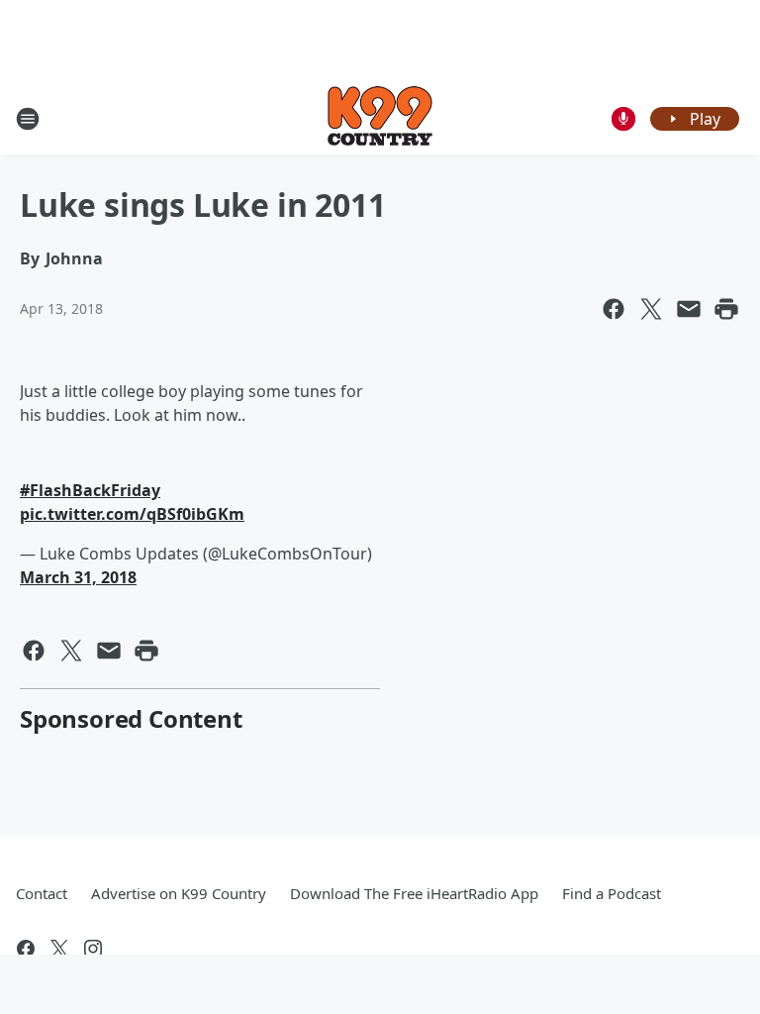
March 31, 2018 (78, 577)
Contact (41, 893)
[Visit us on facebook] (26, 949)
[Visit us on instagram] (93, 949)
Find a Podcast (611, 893)
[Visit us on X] (59, 949)
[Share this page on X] (651, 309)
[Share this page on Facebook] (613, 309)
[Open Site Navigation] (28, 119)
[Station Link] (380, 118)
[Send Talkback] (623, 119)
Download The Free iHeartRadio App (414, 893)
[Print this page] (726, 309)
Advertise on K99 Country (178, 893)
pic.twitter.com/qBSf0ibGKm (132, 514)
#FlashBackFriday (90, 490)
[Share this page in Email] (689, 309)
